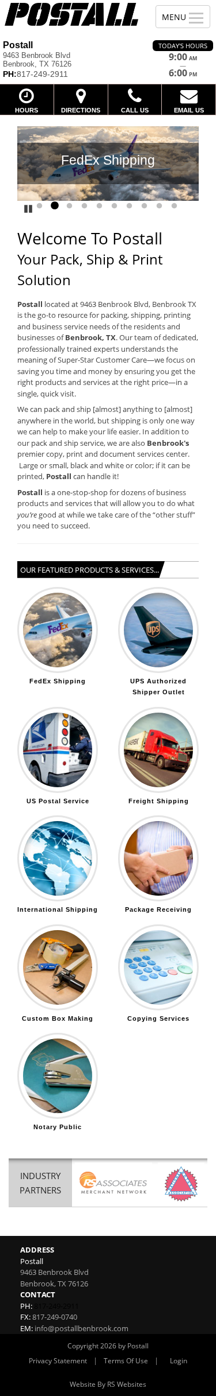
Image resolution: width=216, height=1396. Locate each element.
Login (178, 1361)
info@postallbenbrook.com (81, 1328)
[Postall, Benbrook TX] (71, 14)
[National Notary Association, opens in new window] (181, 1184)
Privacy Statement (58, 1361)
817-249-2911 (56, 1306)
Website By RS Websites (108, 1384)
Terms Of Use (126, 1361)
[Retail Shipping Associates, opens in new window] (113, 1184)
